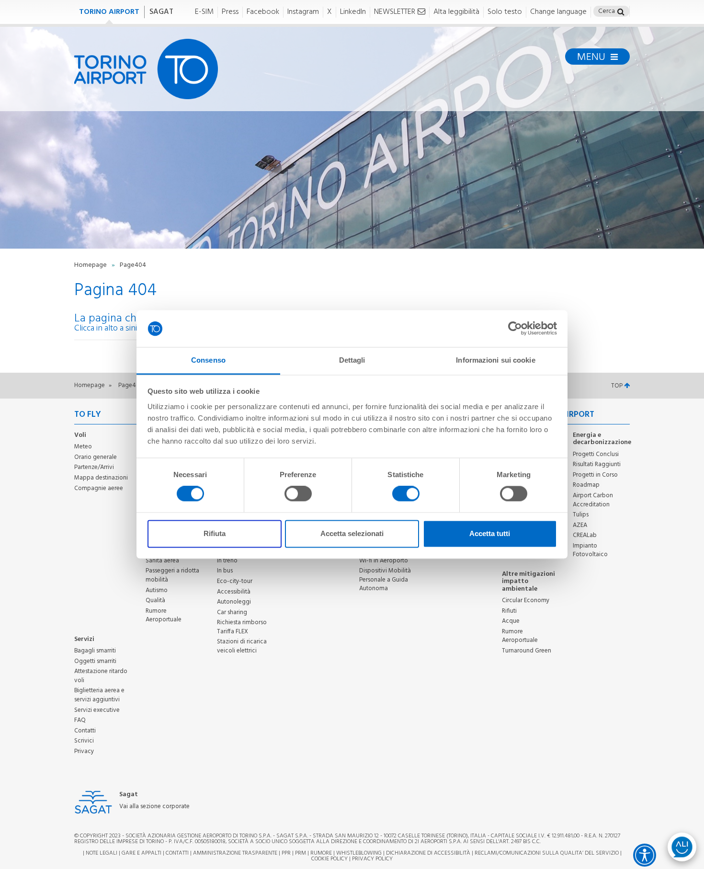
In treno (227, 561)
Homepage (91, 265)
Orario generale (95, 457)
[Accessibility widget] (644, 855)
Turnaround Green (526, 651)
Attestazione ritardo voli (100, 676)
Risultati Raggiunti (597, 464)
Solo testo (505, 12)
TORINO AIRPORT (109, 12)
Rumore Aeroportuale (164, 615)
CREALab (585, 535)
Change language (558, 12)
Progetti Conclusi (596, 454)
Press (230, 12)
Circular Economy (525, 600)
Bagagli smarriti (95, 651)
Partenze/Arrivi (94, 467)
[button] (621, 12)
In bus (225, 571)
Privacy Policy (372, 859)
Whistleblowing (359, 853)
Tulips (581, 515)
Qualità (155, 600)
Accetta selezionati (352, 533)
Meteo (83, 447)
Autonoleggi (234, 602)
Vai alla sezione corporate (154, 807)
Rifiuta (215, 533)
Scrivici (84, 741)
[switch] (298, 494)
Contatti (85, 731)
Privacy (84, 751)
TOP (617, 386)
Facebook (263, 12)
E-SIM (204, 12)
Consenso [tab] (208, 360)
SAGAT (161, 12)
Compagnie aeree (98, 488)
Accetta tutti (489, 533)
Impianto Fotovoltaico (590, 550)
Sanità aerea (162, 561)
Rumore (321, 853)
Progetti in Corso (595, 475)
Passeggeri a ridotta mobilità (172, 575)
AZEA (580, 525)
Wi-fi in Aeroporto (383, 561)
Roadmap (586, 485)
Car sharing (232, 612)
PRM (300, 853)
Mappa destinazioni (101, 478)
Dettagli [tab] (352, 360)
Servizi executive (97, 710)
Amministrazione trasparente (235, 853)
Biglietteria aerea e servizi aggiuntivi (99, 695)
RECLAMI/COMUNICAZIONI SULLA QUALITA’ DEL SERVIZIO (547, 853)
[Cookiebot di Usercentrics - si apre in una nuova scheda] (515, 328)
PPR (286, 853)
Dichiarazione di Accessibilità (428, 853)
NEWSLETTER (394, 12)
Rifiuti (509, 611)
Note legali (101, 853)
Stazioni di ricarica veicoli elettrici (242, 646)
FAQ (80, 720)
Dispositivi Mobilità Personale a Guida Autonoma (385, 580)
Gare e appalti (141, 853)
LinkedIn (353, 12)
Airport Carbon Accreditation (593, 500)
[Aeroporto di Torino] (146, 69)
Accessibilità (233, 592)
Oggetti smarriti (95, 661)
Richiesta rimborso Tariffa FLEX (242, 627)
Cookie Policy (329, 859)
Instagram (303, 12)
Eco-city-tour (234, 581)
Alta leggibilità (456, 12)
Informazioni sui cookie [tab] (495, 360)
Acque (511, 621)
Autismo (157, 590)
